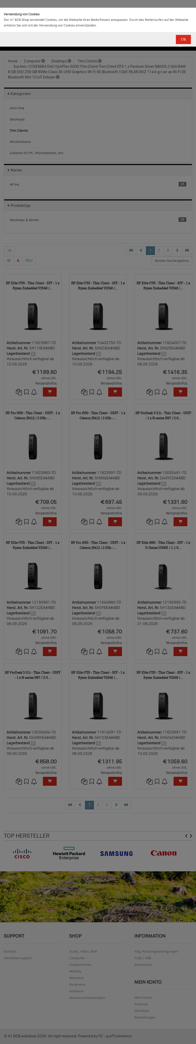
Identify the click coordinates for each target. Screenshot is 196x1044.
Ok (183, 39)
